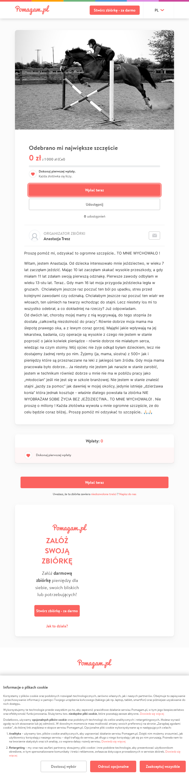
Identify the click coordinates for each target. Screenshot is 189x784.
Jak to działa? (57, 626)
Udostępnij (94, 204)
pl (157, 10)
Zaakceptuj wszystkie (163, 766)
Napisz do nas (127, 494)
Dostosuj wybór (63, 766)
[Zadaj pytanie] (154, 235)
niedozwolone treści (103, 494)
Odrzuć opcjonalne (113, 766)
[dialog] (94, 729)
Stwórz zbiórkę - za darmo (115, 10)
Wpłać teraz (94, 190)
